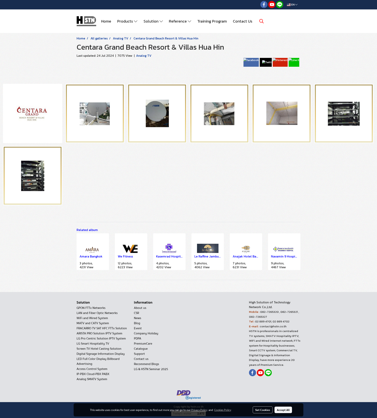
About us (140, 307)
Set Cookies (262, 410)
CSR (136, 313)
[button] (261, 21)
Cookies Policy (222, 410)
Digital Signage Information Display (101, 353)
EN (293, 5)
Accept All (283, 410)
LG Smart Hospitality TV (93, 343)
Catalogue (141, 348)
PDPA (137, 338)
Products (125, 21)
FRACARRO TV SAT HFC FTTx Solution (102, 328)
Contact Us (242, 21)
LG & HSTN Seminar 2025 (151, 369)
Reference (178, 21)
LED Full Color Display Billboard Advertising (98, 361)
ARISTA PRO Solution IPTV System (99, 333)
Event (138, 328)
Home (106, 21)
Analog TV (143, 55)
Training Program (212, 21)
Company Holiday (146, 333)
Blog (137, 323)
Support (139, 353)
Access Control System (92, 368)
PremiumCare (143, 343)
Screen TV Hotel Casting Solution (99, 348)
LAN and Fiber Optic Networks (97, 313)
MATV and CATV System (93, 323)
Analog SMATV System (92, 379)
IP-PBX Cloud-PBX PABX (93, 374)
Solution (151, 21)
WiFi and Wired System (92, 318)
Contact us (141, 358)
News (137, 318)
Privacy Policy (199, 410)
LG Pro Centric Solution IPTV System (101, 338)
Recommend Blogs (146, 364)
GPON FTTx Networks (91, 307)
